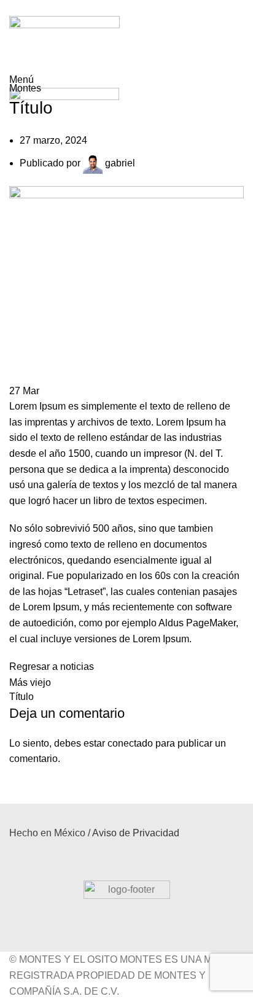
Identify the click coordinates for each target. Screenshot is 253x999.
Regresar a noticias (51, 666)
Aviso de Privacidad (135, 833)
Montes (56, 73)
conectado (130, 743)
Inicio (19, 73)
